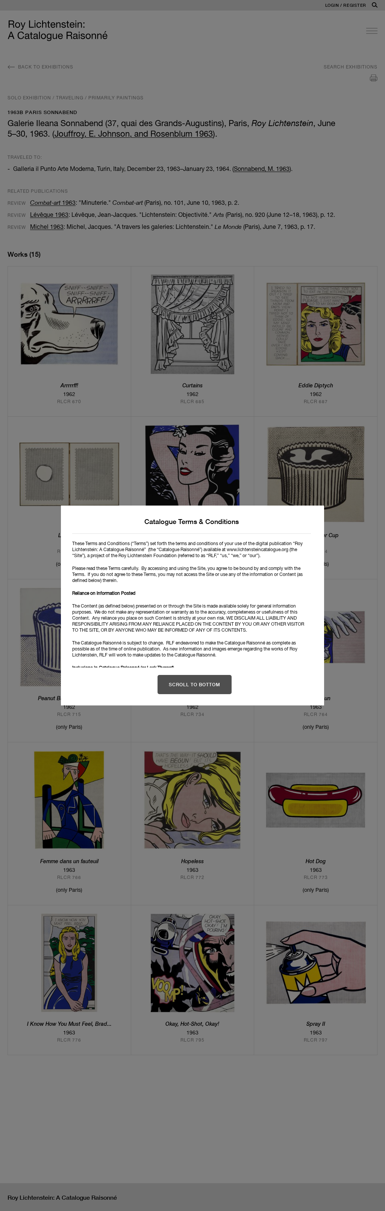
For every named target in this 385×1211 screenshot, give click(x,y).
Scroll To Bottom (194, 684)
